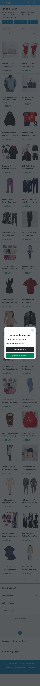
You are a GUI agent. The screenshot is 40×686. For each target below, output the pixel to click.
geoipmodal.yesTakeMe (20, 355)
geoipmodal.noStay (20, 349)
